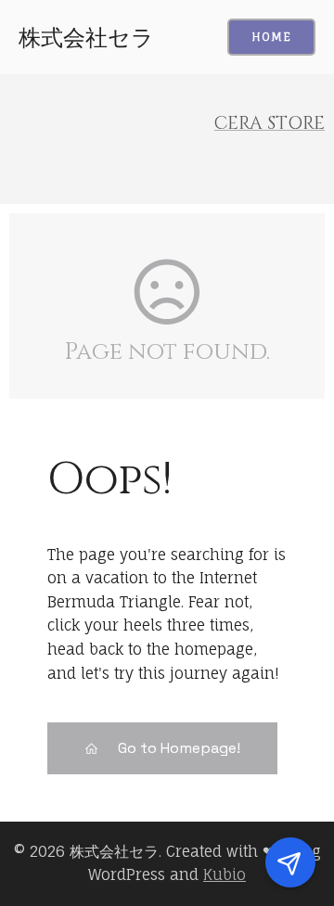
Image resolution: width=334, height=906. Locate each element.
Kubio (224, 874)
